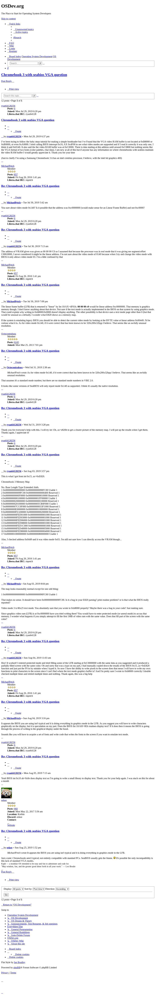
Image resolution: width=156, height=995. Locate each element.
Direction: (50, 889)
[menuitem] (23, 29)
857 (16, 174)
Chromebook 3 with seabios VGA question (34, 75)
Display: (8, 889)
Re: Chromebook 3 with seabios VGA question (30, 186)
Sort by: (29, 889)
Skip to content (8, 18)
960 (16, 808)
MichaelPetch (7, 166)
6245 (16, 342)
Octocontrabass (8, 333)
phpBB (16, 967)
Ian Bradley (19, 962)
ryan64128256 (8, 106)
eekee (4, 800)
